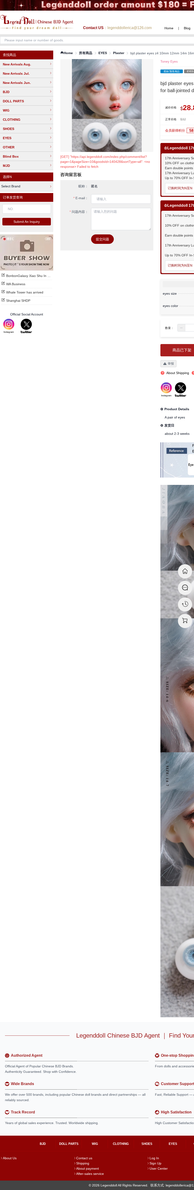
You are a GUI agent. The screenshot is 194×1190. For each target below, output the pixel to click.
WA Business (15, 284)
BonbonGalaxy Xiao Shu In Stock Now (34, 276)
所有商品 (85, 53)
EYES (7, 138)
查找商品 (9, 55)
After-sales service (90, 1174)
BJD (6, 92)
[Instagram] (9, 326)
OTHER (8, 147)
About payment (87, 1168)
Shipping (82, 1163)
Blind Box (11, 156)
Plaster (118, 53)
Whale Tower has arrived (24, 292)
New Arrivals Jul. (16, 73)
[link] (66, 53)
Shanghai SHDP (18, 300)
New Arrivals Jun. (17, 83)
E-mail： (81, 198)
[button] (181, 327)
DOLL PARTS (13, 101)
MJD (6, 166)
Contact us (84, 1158)
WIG (6, 110)
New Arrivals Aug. (17, 64)
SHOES (8, 129)
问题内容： (80, 212)
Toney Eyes (169, 61)
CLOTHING (11, 119)
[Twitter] (26, 326)
